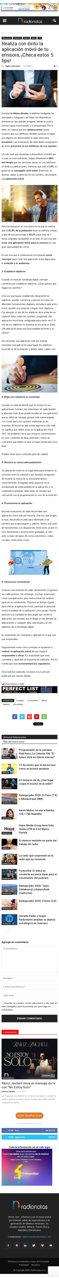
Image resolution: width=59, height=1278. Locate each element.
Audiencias (7, 788)
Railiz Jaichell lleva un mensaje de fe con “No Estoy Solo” (29, 1085)
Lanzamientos (8, 1078)
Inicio (4, 33)
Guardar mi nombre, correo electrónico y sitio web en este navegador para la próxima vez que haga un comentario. (29, 1006)
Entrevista (6, 757)
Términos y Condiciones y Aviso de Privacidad (28, 1261)
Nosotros (35, 1265)
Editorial (6, 773)
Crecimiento (33, 700)
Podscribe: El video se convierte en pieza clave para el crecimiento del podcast (38, 874)
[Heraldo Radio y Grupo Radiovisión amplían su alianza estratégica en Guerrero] (9, 919)
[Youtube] (51, 1245)
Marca (44, 700)
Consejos (20, 700)
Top (39, 38)
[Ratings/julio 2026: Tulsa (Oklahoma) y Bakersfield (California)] (9, 889)
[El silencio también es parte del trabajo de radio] (9, 844)
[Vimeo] (42, 1245)
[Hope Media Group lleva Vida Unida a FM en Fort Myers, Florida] (9, 829)
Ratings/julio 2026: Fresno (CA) (37, 900)
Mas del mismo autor (13, 741)
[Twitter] (34, 1245)
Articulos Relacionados (14, 737)
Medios (26, 38)
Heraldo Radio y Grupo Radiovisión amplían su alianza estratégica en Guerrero (37, 919)
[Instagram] (17, 1245)
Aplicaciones (7, 38)
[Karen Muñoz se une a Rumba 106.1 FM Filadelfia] (9, 814)
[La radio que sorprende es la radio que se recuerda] (9, 859)
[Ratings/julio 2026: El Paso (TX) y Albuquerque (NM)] (9, 798)
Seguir (51, 1137)
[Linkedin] (25, 1245)
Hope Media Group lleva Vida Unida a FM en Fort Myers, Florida (36, 829)
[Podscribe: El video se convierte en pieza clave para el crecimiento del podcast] (9, 874)
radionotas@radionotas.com (36, 1236)
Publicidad (23, 1265)
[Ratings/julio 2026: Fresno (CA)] (9, 904)
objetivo (6, 704)
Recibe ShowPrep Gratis (29, 1115)
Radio (34, 38)
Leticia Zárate (8, 1091)
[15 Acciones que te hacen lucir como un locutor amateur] (9, 768)
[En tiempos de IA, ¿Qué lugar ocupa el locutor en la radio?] (9, 783)
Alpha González (12, 66)
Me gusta (50, 1130)
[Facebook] (8, 1245)
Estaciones (17, 38)
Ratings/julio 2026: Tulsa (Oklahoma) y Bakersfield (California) (34, 889)
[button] (54, 20)
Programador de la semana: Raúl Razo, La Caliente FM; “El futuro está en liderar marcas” (37, 753)
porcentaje (18, 704)
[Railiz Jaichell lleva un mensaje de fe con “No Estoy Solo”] (29, 1059)
